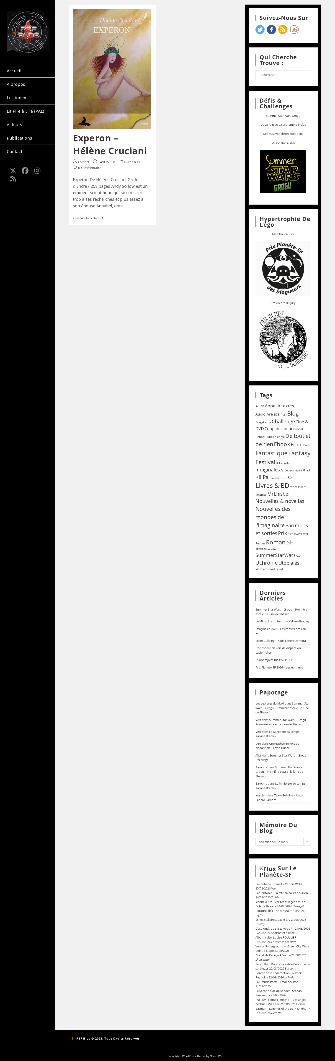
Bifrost (282, 414)
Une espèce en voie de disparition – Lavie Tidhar (277, 745)
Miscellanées (298, 487)
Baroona (261, 767)
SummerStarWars (275, 555)
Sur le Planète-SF (278, 871)
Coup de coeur (279, 428)
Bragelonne (263, 422)
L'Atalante (276, 478)
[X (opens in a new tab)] (13, 170)
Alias (258, 755)
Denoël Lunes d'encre (270, 437)
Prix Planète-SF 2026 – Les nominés (279, 667)
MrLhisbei (278, 494)
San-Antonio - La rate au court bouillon (281, 893)
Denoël (298, 429)
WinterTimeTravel (269, 569)
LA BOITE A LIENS (283, 142)
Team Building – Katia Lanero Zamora (280, 641)
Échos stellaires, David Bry (272, 920)
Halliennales (283, 463)
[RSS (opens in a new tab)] (13, 178)
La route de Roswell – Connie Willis (278, 884)
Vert (258, 720)
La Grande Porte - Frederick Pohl (277, 982)
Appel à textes (279, 406)
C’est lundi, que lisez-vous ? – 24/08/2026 (282, 928)
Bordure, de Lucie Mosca (272, 911)
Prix (282, 533)
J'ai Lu (284, 470)
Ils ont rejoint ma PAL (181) (273, 660)
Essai (306, 445)
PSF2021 (303, 534)
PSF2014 (293, 534)
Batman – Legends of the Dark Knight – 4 (282, 1008)
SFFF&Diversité (265, 549)
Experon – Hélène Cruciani (110, 144)
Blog (293, 413)
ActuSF (259, 406)
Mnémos (261, 494)
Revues (260, 543)
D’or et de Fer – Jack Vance (273, 955)
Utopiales (288, 563)
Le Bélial (289, 477)
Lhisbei (83, 162)
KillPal (262, 476)
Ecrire (297, 444)
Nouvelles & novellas (279, 501)
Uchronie (266, 562)
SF (289, 541)
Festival (265, 462)
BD (275, 414)
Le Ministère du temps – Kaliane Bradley (282, 621)
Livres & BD (133, 162)
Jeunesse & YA (300, 470)
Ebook (282, 444)
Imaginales (267, 469)
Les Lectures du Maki (269, 703)
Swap (299, 556)
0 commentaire (89, 168)
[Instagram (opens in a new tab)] (37, 170)
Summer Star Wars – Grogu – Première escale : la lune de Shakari (281, 611)
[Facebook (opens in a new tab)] (25, 170)
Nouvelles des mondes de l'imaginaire (273, 517)
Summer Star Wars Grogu (283, 116)
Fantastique (271, 453)
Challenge (283, 421)
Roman (276, 542)
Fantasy (299, 453)
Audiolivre (264, 414)
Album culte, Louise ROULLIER (275, 937)
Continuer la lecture (88, 218)
